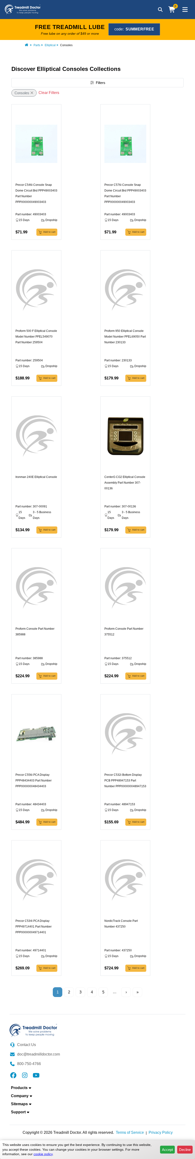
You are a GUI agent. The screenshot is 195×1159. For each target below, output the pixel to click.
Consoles (22, 93)
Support (18, 1112)
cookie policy (43, 1154)
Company (20, 1096)
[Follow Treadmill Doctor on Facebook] (13, 1075)
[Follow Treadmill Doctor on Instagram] (25, 1075)
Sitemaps (19, 1104)
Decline (185, 1150)
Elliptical (50, 45)
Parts (37, 45)
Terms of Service (130, 1132)
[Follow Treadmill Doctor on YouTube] (36, 1075)
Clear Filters (49, 93)
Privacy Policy (161, 1132)
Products (19, 1088)
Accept (167, 1150)
